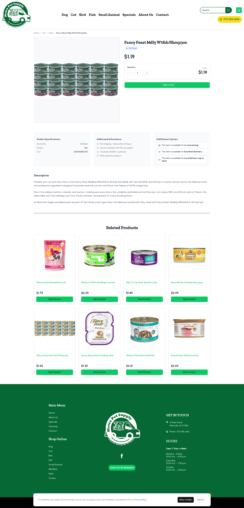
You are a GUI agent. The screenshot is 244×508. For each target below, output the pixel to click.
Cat (73, 15)
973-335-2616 (183, 431)
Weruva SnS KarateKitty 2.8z (51, 282)
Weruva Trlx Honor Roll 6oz (140, 355)
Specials (129, 15)
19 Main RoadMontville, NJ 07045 (179, 424)
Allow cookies (185, 500)
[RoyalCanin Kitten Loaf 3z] (189, 328)
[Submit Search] (228, 10)
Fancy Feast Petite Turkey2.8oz (97, 355)
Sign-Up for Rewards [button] (122, 468)
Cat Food (132, 48)
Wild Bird (53, 469)
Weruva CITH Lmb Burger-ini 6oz (98, 282)
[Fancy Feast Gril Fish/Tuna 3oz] (54, 328)
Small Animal (109, 15)
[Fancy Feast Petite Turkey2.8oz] (99, 328)
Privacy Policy (140, 500)
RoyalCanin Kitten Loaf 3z (184, 355)
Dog (65, 15)
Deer (51, 473)
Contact (162, 15)
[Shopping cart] (239, 10)
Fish (92, 15)
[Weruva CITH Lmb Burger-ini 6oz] (99, 255)
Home (36, 33)
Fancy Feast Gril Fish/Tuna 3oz (52, 355)
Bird (82, 15)
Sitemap (53, 426)
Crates (52, 478)
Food (51, 33)
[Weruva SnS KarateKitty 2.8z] (54, 255)
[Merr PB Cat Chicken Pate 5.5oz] (189, 255)
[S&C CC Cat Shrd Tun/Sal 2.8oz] (144, 255)
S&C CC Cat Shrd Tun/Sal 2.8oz (141, 282)
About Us (146, 15)
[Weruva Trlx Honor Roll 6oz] (144, 328)
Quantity (131, 67)
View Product (54, 299)
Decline (200, 500)
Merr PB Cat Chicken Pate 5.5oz (187, 282)
